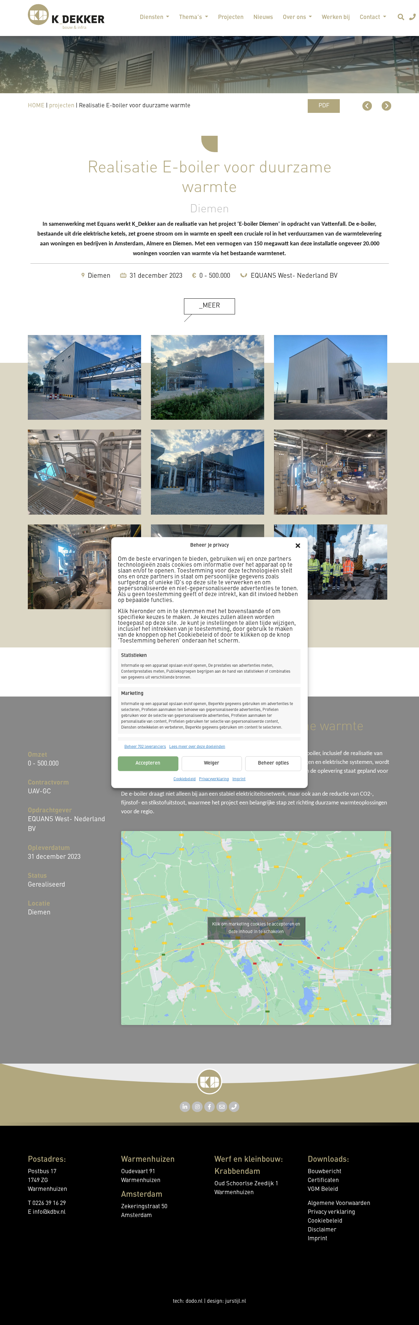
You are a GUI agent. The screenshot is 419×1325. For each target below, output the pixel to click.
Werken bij (336, 17)
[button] (298, 545)
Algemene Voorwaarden (339, 1203)
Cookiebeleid (184, 779)
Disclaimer (322, 1230)
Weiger (211, 763)
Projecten (231, 17)
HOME (36, 106)
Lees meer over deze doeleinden (197, 747)
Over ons (295, 17)
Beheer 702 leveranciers (145, 747)
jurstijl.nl (235, 1301)
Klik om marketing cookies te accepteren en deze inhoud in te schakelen (256, 928)
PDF (324, 106)
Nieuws (263, 17)
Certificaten (323, 1180)
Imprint (239, 779)
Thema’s (191, 17)
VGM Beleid (323, 1189)
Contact (370, 17)
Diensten (152, 17)
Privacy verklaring (331, 1212)
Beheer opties (273, 763)
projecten (61, 106)
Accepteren (148, 763)
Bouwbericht (324, 1172)
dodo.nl (194, 1301)
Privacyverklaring (214, 779)
